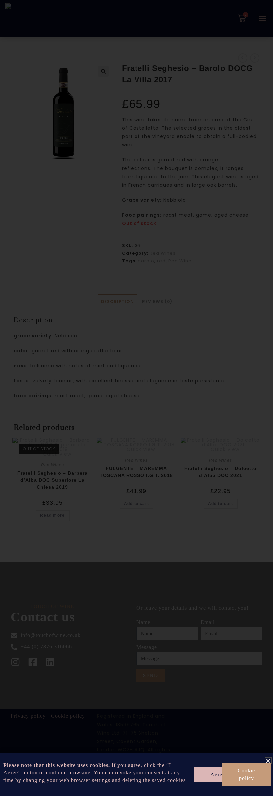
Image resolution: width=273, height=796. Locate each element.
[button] (268, 761)
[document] (136, 398)
